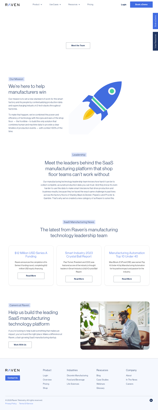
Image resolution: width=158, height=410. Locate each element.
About (129, 375)
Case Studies (103, 379)
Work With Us (20, 345)
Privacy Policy (11, 403)
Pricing (90, 4)
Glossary (101, 388)
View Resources (155, 41)
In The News (131, 379)
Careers (129, 384)
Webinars (101, 384)
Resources (73, 4)
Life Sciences (73, 384)
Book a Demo (141, 4)
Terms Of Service (26, 403)
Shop (45, 388)
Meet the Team (78, 45)
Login (123, 4)
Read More (31, 276)
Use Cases (54, 4)
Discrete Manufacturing (77, 375)
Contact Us (13, 378)
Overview (47, 379)
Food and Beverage (76, 379)
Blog (99, 375)
